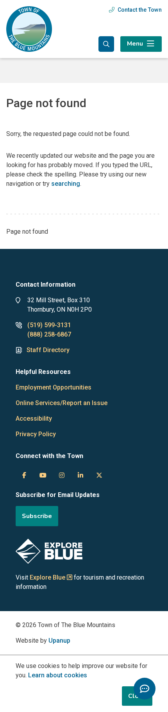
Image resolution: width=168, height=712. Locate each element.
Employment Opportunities (53, 387)
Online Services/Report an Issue (61, 403)
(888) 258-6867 (49, 334)
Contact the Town (140, 10)
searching (65, 183)
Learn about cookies (57, 675)
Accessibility (34, 418)
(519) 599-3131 (49, 325)
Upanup (59, 640)
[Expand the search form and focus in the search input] (106, 44)
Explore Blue (47, 577)
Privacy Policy (36, 434)
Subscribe (37, 516)
